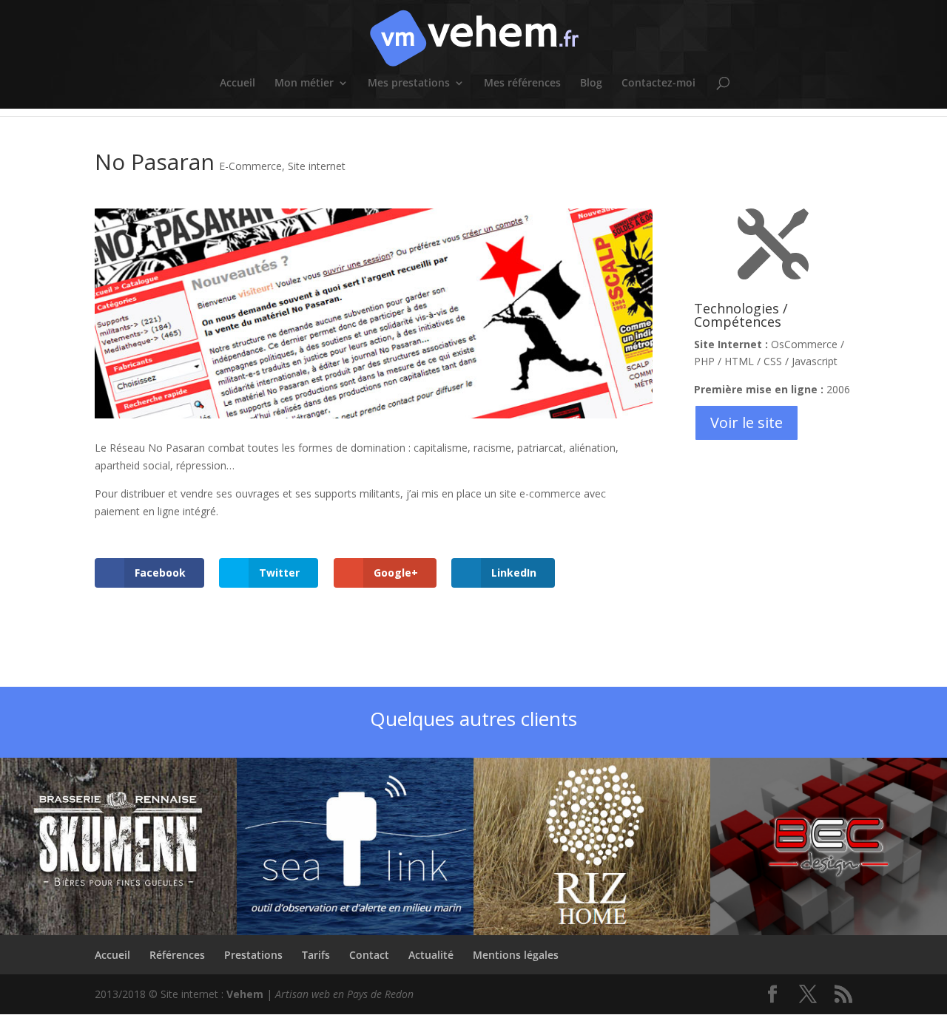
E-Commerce (250, 166)
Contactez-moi (658, 83)
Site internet (317, 166)
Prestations (253, 955)
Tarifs (316, 955)
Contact (369, 955)
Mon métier (304, 83)
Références (177, 955)
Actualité (431, 955)
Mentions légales (516, 955)
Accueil (237, 83)
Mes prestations (409, 83)
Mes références (522, 83)
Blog (591, 83)
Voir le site (746, 422)
